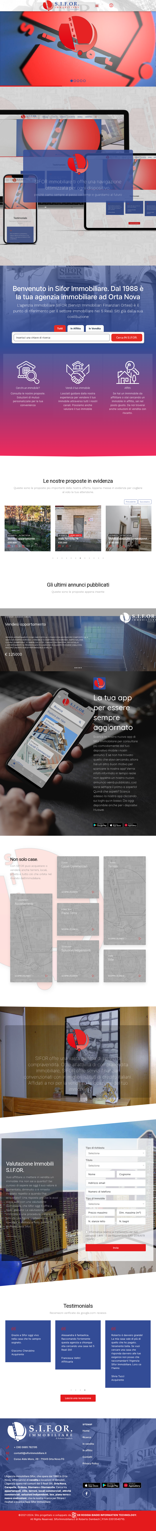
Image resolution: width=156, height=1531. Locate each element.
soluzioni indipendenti (34, 1494)
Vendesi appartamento (21, 538)
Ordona (22, 1487)
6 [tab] (75, 558)
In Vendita (12, 535)
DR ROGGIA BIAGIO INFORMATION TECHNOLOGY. (107, 1515)
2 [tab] (57, 558)
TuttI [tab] (60, 328)
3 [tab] (62, 558)
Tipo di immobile (95, 1198)
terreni (33, 1490)
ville (24, 1490)
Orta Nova (60, 1483)
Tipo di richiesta (95, 1147)
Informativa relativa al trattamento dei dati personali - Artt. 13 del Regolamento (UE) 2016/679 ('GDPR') (115, 1235)
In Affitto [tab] (76, 328)
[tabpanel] (27, 528)
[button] (96, 5)
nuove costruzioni (16, 1498)
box (52, 1494)
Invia (116, 1247)
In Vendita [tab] (95, 328)
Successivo (145, 502)
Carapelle (10, 1487)
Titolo (89, 1160)
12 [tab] (103, 558)
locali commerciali (50, 1490)
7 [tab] (80, 558)
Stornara (33, 1487)
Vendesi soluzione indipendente (77, 538)
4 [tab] (66, 558)
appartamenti (13, 1490)
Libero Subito (25, 535)
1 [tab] (52, 558)
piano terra (62, 1494)
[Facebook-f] (87, 1493)
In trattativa (75, 535)
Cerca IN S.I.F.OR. (126, 337)
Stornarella (48, 1487)
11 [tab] (98, 558)
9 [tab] (89, 558)
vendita (33, 1479)
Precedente (131, 502)
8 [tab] (84, 558)
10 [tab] (94, 558)
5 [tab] (71, 558)
